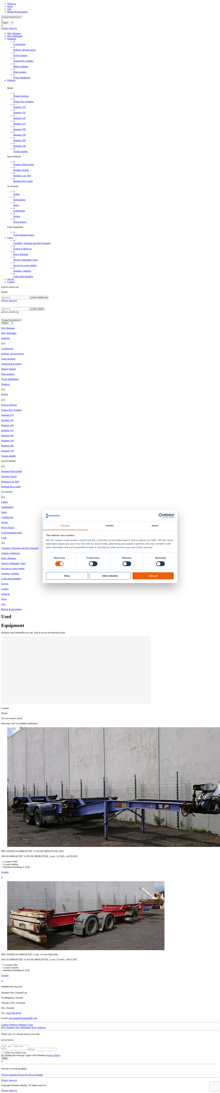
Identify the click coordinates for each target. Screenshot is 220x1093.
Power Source (19, 222)
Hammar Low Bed (22, 175)
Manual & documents (17, 11)
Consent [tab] (65, 525)
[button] (110, 316)
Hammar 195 (19, 107)
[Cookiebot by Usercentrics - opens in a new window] (161, 515)
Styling (16, 216)
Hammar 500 (19, 129)
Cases (10, 237)
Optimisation (19, 199)
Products (11, 80)
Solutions (11, 38)
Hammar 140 (19, 135)
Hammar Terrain (21, 170)
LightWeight (19, 211)
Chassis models (20, 151)
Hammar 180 (19, 140)
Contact (11, 282)
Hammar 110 (19, 112)
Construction (19, 44)
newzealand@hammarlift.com (23, 1018)
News (10, 6)
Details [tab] (110, 525)
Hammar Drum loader (23, 164)
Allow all (153, 576)
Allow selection (110, 576)
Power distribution (22, 77)
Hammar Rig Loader (23, 181)
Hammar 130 (19, 146)
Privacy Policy (53, 1055)
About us (11, 3)
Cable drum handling (23, 276)
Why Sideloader (14, 36)
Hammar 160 (19, 118)
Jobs (9, 9)
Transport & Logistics (23, 61)
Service (10, 279)
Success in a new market (24, 265)
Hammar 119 (19, 123)
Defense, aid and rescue (24, 50)
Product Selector (21, 96)
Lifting (16, 194)
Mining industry (20, 66)
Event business (20, 55)
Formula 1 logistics (22, 271)
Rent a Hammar (20, 254)
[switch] (93, 563)
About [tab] (155, 525)
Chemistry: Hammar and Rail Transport (31, 243)
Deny (67, 576)
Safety (16, 205)
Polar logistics (19, 72)
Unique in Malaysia (22, 248)
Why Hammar (14, 33)
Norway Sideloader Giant (25, 260)
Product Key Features (23, 101)
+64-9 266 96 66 (13, 1013)
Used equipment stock (23, 235)
